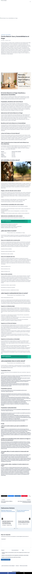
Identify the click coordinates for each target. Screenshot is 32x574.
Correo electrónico (15, 550)
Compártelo (8, 573)
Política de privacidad (23, 565)
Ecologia (3, 40)
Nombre (3, 550)
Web (23, 550)
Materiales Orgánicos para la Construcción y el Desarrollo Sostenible (7, 522)
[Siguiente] (29, 519)
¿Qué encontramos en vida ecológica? (8, 565)
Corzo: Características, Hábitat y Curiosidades (6, 501)
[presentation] (8, 514)
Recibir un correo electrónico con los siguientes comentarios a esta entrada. (15, 555)
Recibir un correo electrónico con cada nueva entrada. (11, 557)
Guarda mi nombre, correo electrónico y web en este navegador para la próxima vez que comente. (16, 553)
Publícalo (24, 573)
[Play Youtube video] (16, 81)
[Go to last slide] (2, 519)
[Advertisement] (16, 9)
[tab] (14, 528)
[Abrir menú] (30, 1)
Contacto (17, 565)
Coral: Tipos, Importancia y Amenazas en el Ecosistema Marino (24, 501)
